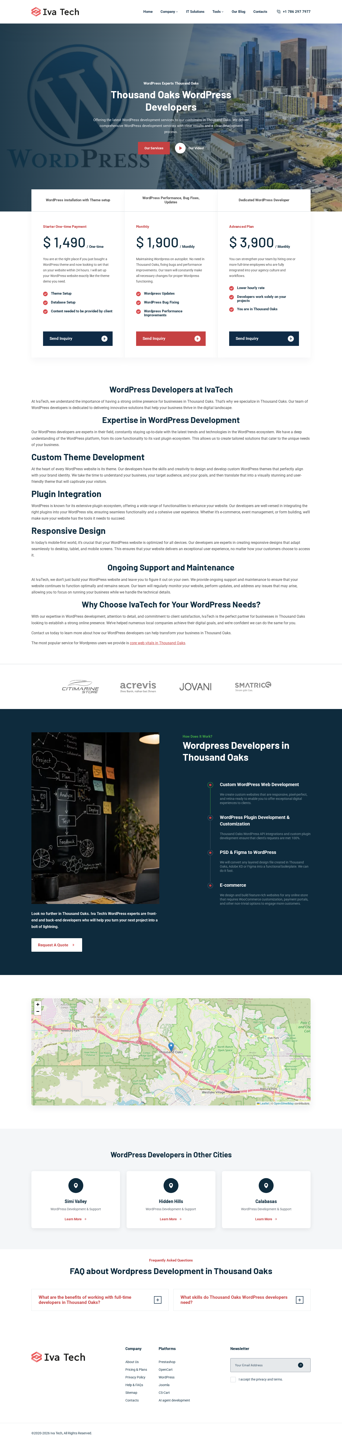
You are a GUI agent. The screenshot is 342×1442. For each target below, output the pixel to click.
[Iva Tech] (55, 12)
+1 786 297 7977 (297, 12)
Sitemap (131, 1392)
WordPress (166, 1377)
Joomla (164, 1385)
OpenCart (166, 1369)
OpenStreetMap (284, 1103)
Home (148, 12)
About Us (132, 1362)
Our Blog (238, 12)
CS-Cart (164, 1392)
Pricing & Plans (136, 1369)
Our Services (153, 148)
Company (168, 12)
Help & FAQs (134, 1385)
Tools (216, 12)
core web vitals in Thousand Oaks (157, 643)
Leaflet (264, 1103)
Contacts (260, 12)
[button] (171, 1047)
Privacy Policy (135, 1377)
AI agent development (174, 1400)
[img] (171, 1051)
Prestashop (167, 1362)
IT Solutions (195, 12)
